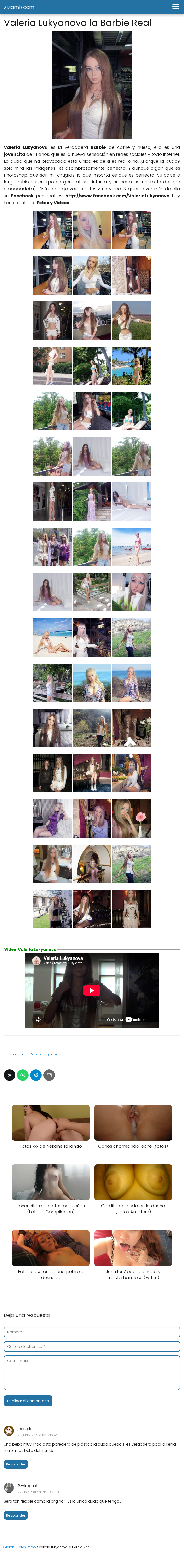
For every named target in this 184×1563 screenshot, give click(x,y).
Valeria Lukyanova (45, 1054)
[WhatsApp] (23, 1075)
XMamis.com (19, 7)
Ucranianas (15, 1054)
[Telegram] (36, 1075)
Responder (15, 1464)
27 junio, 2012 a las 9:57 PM (38, 1492)
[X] (9, 1075)
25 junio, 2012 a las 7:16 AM (38, 1435)
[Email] (49, 1075)
